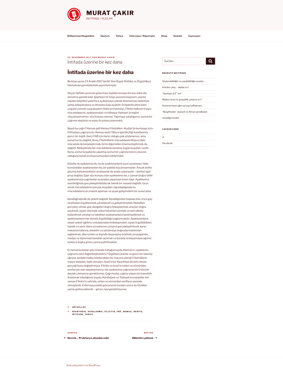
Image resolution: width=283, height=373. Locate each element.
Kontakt (177, 35)
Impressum (194, 35)
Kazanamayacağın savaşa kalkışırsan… (182, 105)
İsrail (89, 314)
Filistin (109, 311)
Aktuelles (79, 307)
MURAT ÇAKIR (110, 13)
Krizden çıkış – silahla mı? (175, 87)
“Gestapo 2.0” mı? (171, 93)
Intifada (78, 314)
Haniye (138, 311)
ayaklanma (95, 311)
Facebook (167, 143)
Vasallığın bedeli (170, 117)
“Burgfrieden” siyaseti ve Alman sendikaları (184, 111)
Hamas (127, 311)
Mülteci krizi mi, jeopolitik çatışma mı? (182, 99)
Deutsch (105, 35)
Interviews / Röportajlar (142, 35)
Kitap (164, 35)
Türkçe (119, 35)
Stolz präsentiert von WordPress (83, 365)
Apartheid (79, 311)
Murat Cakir (106, 57)
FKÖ (119, 311)
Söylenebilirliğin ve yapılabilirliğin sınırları (183, 81)
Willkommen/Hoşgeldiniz (80, 35)
